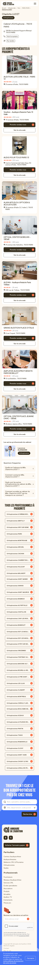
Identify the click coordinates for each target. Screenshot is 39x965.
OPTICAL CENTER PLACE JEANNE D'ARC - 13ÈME (19, 417)
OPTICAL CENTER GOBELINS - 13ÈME (17, 238)
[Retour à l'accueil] (17, 830)
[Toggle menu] (35, 3)
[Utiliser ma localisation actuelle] (34, 808)
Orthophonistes (9, 865)
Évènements (8, 900)
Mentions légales (9, 945)
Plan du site (7, 951)
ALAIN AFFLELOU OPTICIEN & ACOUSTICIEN (17, 203)
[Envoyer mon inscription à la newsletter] (28, 919)
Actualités (7, 894)
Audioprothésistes (10, 859)
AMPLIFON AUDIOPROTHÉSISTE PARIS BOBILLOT (18, 372)
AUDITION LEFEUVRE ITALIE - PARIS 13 (19, 77)
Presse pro (7, 903)
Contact (6, 948)
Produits (6, 891)
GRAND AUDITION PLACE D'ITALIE (19, 327)
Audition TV (8, 897)
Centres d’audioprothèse (12, 857)
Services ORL (8, 883)
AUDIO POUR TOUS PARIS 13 (16, 157)
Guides (6, 868)
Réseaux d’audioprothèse (12, 880)
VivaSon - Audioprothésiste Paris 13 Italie (18, 113)
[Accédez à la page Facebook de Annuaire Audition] (6, 838)
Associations (8, 888)
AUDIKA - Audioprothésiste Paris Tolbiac (17, 283)
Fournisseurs (8, 877)
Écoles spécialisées (10, 886)
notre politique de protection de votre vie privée (13, 962)
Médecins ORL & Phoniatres (14, 862)
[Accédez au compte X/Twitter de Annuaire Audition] (11, 838)
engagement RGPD (24, 935)
